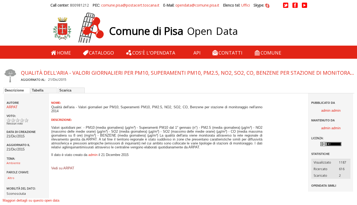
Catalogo (101, 53)
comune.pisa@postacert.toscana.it (130, 5)
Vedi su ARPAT (62, 169)
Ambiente (13, 163)
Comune (271, 53)
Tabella (37, 90)
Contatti (230, 53)
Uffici (245, 5)
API (196, 53)
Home (64, 53)
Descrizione (14, 90)
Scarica (65, 90)
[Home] (78, 28)
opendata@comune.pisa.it (197, 5)
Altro (11, 178)
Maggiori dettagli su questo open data (31, 200)
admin (92, 155)
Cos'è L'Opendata (153, 53)
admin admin (331, 110)
